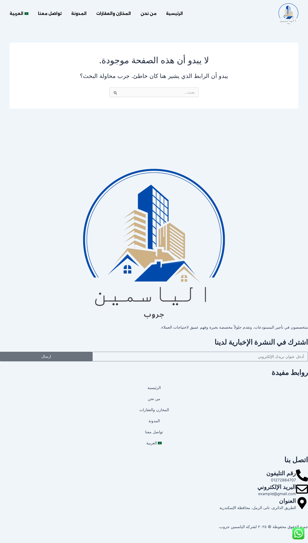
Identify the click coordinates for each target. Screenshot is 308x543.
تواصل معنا (50, 13)
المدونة (79, 13)
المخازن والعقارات (113, 13)
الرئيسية (174, 13)
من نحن (148, 13)
